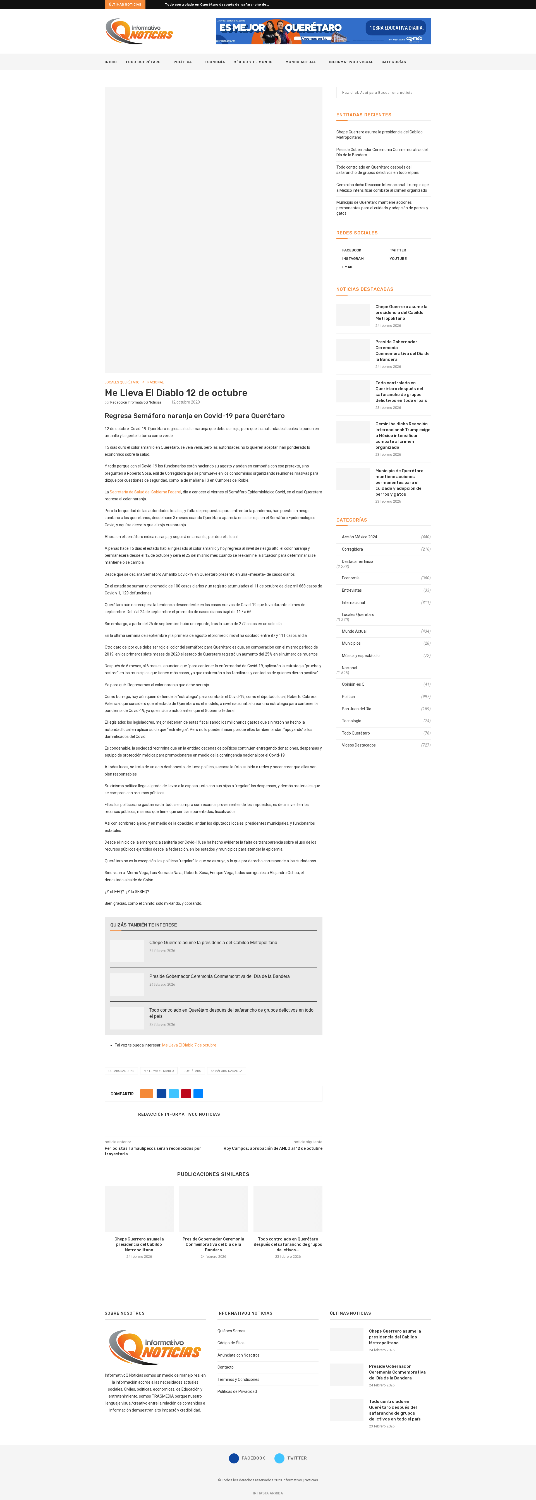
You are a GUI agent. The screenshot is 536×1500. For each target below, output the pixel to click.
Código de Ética (231, 1343)
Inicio (111, 62)
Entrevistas (386, 590)
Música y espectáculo (386, 655)
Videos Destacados (386, 745)
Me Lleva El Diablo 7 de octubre (189, 1045)
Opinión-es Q (386, 684)
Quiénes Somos (231, 1331)
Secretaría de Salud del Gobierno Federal (145, 492)
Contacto (225, 1367)
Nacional (155, 382)
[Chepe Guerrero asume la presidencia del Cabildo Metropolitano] (127, 951)
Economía (215, 62)
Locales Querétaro (122, 382)
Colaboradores (121, 1071)
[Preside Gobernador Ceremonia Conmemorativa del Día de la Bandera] (127, 984)
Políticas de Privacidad (237, 1391)
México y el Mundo (253, 62)
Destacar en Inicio (357, 561)
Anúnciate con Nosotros (238, 1355)
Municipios (386, 643)
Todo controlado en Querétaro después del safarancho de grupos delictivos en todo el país (231, 1013)
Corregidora (386, 549)
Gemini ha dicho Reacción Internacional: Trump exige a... (213, 4)
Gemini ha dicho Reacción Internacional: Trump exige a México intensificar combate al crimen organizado (402, 435)
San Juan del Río (386, 709)
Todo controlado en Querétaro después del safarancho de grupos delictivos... (288, 1244)
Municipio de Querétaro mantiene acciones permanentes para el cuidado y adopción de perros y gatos (382, 207)
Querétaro (192, 1071)
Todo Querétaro (143, 62)
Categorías (394, 62)
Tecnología (386, 721)
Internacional (386, 602)
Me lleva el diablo (159, 1071)
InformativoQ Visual (351, 62)
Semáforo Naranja (226, 1071)
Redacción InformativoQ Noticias (136, 402)
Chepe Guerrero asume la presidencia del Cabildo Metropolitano (213, 942)
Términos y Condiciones (238, 1379)
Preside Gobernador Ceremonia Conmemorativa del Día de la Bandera (219, 976)
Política (183, 62)
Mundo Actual (301, 62)
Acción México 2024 (386, 537)
